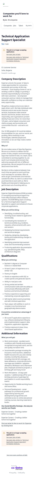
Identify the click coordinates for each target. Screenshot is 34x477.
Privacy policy (12, 473)
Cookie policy (21, 473)
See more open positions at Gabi (17, 455)
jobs (14, 26)
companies (8, 26)
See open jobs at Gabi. (13, 54)
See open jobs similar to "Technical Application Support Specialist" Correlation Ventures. (17, 59)
